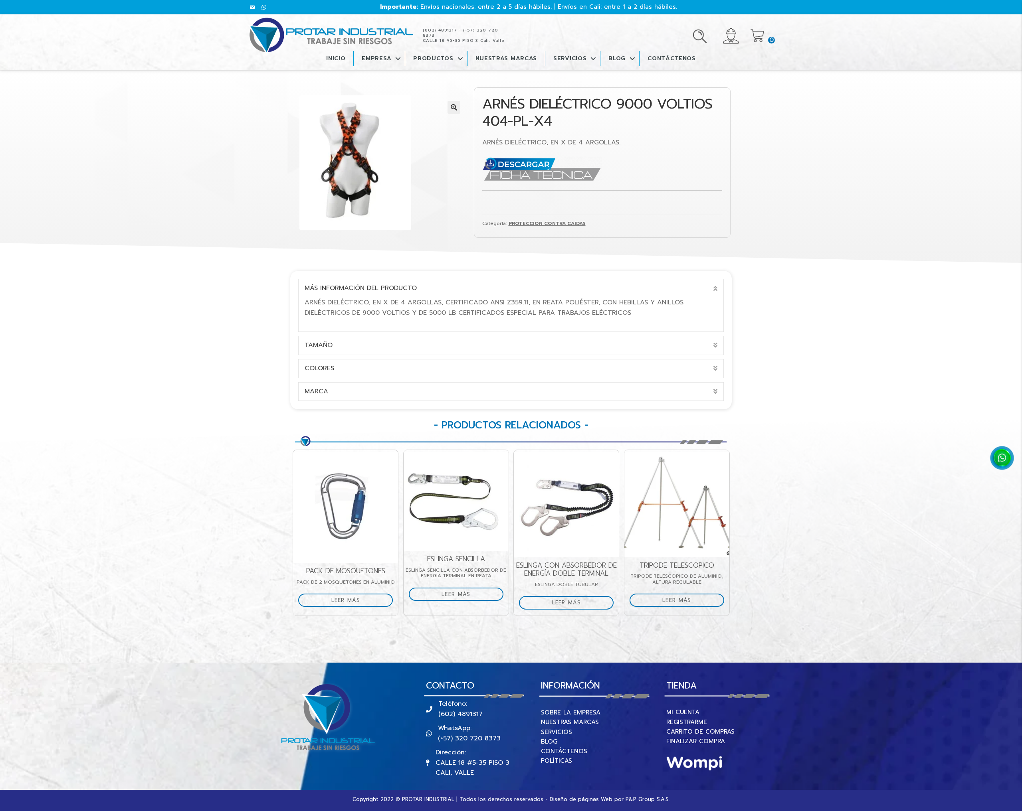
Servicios (569, 58)
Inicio (335, 58)
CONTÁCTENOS (672, 58)
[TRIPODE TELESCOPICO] (676, 504)
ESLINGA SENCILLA (456, 559)
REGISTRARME (686, 722)
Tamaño (319, 345)
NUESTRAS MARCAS (570, 722)
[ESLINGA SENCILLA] (456, 501)
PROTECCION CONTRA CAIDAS (547, 223)
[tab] (511, 288)
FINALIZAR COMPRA (695, 741)
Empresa (376, 58)
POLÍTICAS (556, 760)
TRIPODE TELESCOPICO (677, 565)
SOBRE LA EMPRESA (570, 712)
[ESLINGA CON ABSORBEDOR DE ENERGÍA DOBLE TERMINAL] (566, 504)
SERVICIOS (556, 732)
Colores (319, 368)
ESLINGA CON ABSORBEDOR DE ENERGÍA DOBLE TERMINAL (566, 569)
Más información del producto (361, 288)
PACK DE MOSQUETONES (345, 571)
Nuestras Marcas (506, 58)
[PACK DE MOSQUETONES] (345, 507)
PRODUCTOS (433, 58)
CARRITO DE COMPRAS (700, 731)
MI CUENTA (682, 712)
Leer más (345, 600)
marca (316, 391)
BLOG (617, 58)
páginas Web (595, 799)
